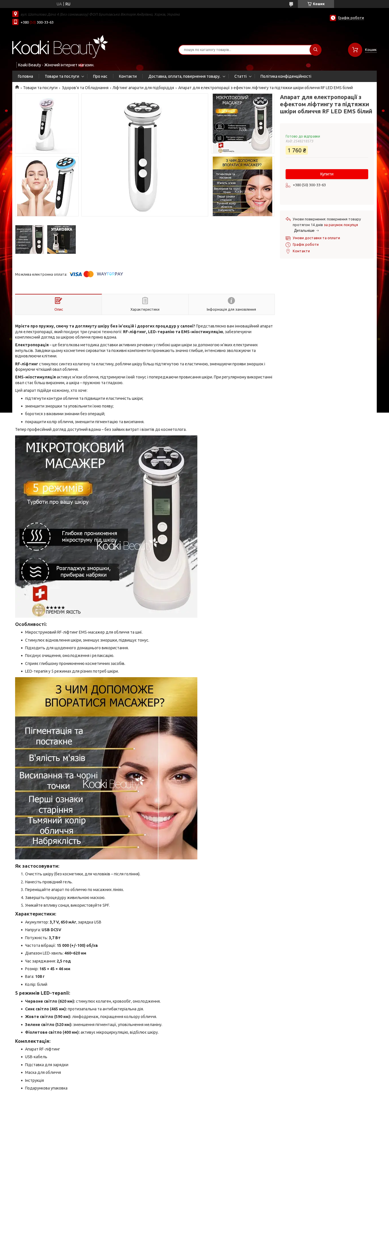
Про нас (100, 76)
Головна (25, 76)
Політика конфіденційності (286, 76)
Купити (326, 174)
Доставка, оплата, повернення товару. (184, 76)
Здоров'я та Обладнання (85, 87)
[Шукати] (316, 50)
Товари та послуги (62, 76)
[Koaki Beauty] (60, 46)
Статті (240, 76)
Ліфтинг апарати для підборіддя (143, 87)
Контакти (128, 76)
